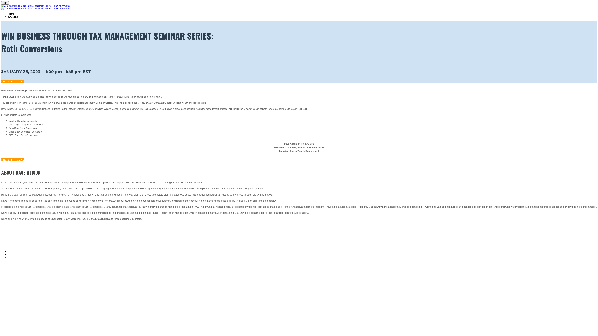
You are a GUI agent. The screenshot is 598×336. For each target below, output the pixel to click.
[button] (12, 81)
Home (10, 14)
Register (12, 16)
